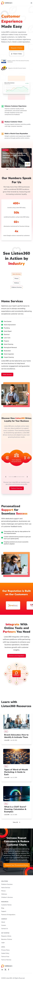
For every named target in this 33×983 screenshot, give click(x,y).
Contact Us (4, 928)
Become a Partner (6, 939)
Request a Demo (6, 936)
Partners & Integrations (8, 914)
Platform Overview (16, 488)
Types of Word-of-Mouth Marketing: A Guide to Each (16, 772)
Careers (3, 925)
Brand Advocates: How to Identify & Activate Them (16, 736)
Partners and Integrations (16, 656)
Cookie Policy (5, 953)
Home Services (7, 374)
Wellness (4, 894)
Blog (2, 908)
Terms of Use (5, 956)
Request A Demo (16, 48)
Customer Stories (6, 905)
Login (3, 942)
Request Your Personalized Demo (16, 865)
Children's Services (7, 897)
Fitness (3, 891)
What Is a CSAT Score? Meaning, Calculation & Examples (15, 809)
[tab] (16, 274)
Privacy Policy (5, 950)
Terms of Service (6, 960)
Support (3, 911)
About (3, 922)
